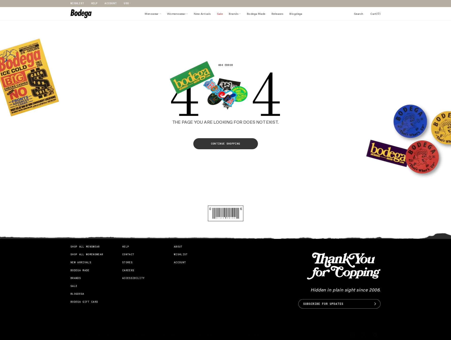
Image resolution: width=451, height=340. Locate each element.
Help (94, 3)
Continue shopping (225, 143)
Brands (75, 278)
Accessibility (133, 278)
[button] (153, 14)
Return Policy (146, 335)
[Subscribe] (375, 304)
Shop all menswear (85, 246)
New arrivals (80, 262)
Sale (73, 286)
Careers (128, 270)
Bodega (216, 335)
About (178, 246)
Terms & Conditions (85, 335)
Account (111, 3)
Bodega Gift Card (84, 301)
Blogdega (77, 293)
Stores (127, 262)
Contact (128, 254)
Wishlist (77, 3)
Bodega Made (79, 270)
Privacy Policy (118, 335)
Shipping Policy (175, 335)
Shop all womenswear (86, 254)
